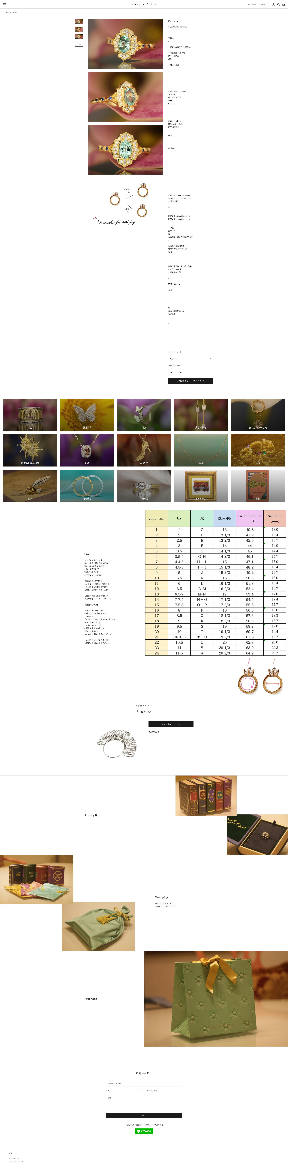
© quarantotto (14, 1158)
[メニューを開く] (4, 4)
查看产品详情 (153, 732)
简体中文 (264, 4)
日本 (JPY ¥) (251, 4)
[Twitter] (177, 352)
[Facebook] (174, 352)
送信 (144, 1115)
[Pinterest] (180, 352)
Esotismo (14, 12)
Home (7, 12)
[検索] (278, 4)
